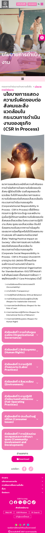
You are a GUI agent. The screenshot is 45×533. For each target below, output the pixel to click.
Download (23, 459)
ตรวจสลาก (32, 4)
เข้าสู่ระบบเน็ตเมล (22, 516)
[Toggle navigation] (22, 79)
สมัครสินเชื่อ (21, 4)
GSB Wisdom (21, 512)
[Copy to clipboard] (31, 469)
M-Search (36, 512)
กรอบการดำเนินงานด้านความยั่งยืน (17, 86)
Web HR (8, 512)
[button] (42, 38)
